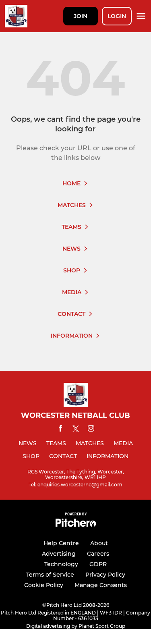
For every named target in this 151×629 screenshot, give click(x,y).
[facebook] (60, 429)
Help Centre (61, 543)
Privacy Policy (105, 574)
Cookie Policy (43, 585)
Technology (61, 564)
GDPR (98, 564)
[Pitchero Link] (76, 525)
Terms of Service (50, 574)
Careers (98, 553)
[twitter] (75, 430)
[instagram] (91, 429)
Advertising (59, 553)
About (99, 543)
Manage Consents (100, 585)
